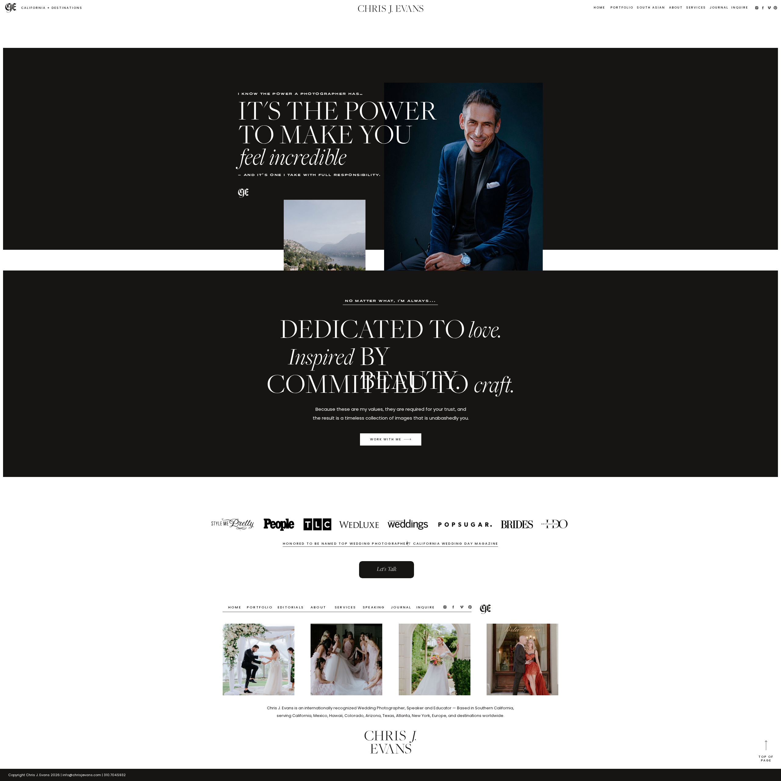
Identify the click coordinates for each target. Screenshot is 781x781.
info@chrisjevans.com (82, 774)
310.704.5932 (115, 774)
